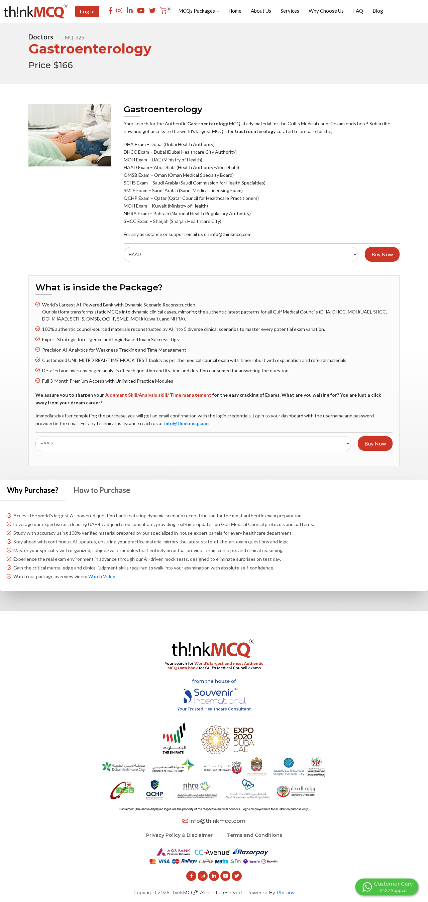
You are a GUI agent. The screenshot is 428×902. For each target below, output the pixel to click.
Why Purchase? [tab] (32, 490)
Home (234, 11)
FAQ (358, 11)
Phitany (286, 893)
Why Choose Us (326, 11)
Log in (87, 11)
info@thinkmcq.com (217, 821)
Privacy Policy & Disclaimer (179, 835)
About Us (261, 11)
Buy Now (382, 254)
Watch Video (101, 576)
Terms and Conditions (254, 835)
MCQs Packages (196, 11)
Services (290, 11)
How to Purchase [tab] (102, 490)
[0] (163, 11)
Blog (377, 11)
